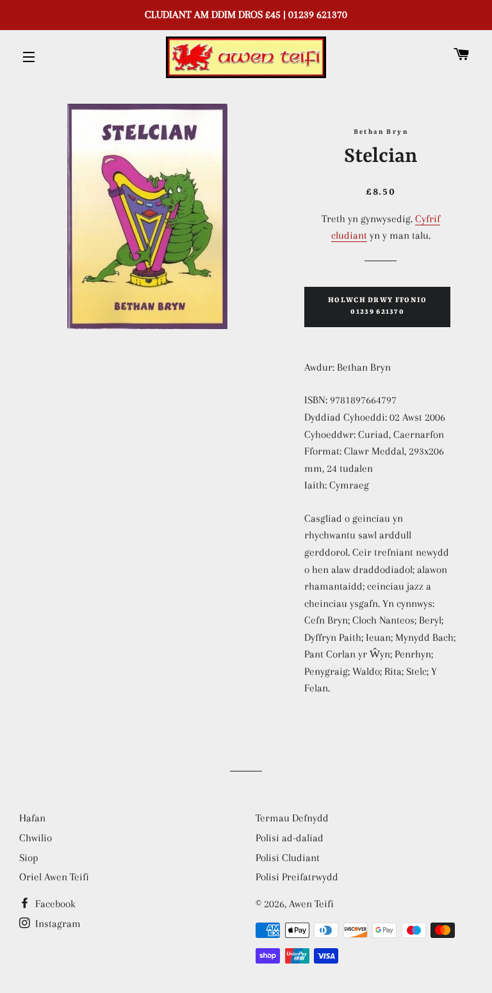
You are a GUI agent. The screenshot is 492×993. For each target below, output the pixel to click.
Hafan (32, 818)
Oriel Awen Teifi (54, 877)
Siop (28, 858)
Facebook (54, 904)
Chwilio (35, 838)
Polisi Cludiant (288, 858)
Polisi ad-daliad (290, 838)
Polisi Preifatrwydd (297, 877)
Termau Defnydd (292, 818)
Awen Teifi (311, 904)
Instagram (57, 923)
